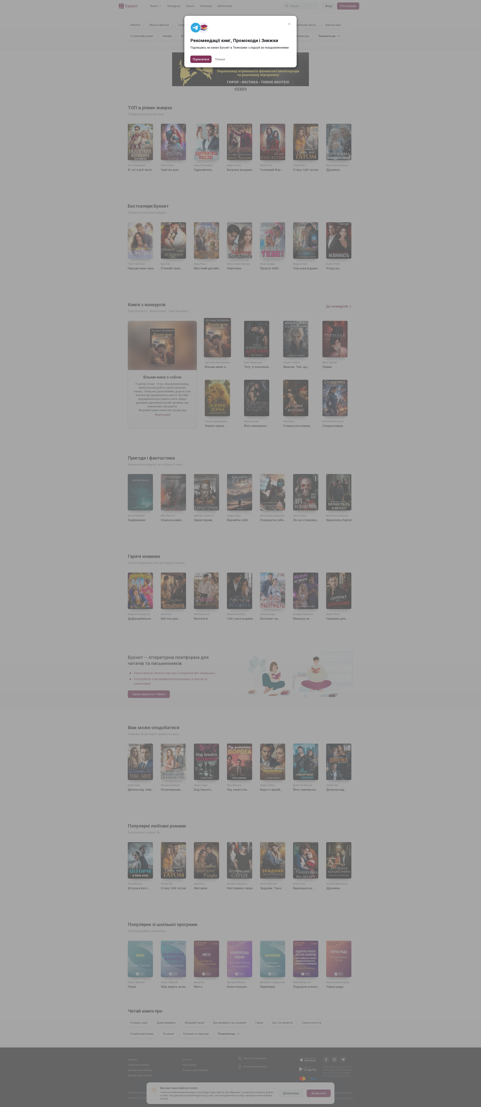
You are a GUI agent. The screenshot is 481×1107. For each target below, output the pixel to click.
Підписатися (201, 59)
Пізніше (220, 59)
